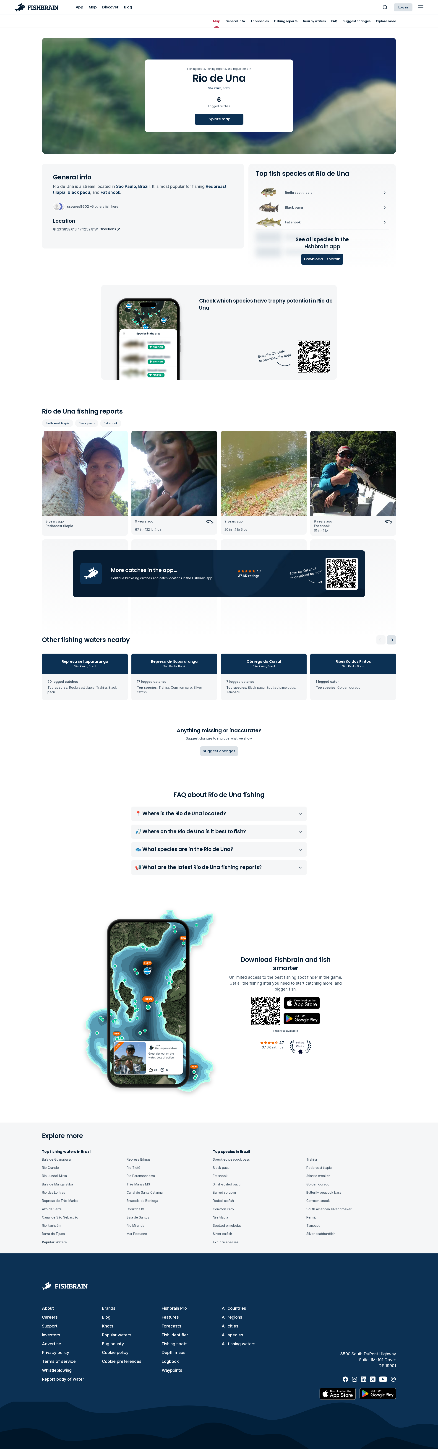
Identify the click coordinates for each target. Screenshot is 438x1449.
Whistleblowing (57, 1370)
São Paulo (214, 88)
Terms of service (59, 1361)
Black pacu (87, 423)
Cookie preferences (121, 1361)
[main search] (385, 7)
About (48, 1308)
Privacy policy (55, 1352)
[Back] (381, 639)
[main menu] (420, 7)
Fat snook (111, 423)
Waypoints (172, 1370)
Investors (51, 1335)
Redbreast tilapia (58, 423)
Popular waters (116, 1335)
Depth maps (173, 1352)
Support (49, 1326)
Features (170, 1317)
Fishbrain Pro (174, 1308)
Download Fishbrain (322, 259)
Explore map (219, 119)
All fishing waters (239, 1343)
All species (232, 1335)
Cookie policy (115, 1352)
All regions (232, 1317)
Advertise (51, 1343)
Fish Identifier (175, 1335)
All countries (234, 1308)
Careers (50, 1317)
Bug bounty (113, 1343)
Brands (108, 1308)
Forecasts (171, 1326)
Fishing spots (175, 1343)
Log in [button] (403, 7)
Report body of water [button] (63, 1379)
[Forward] (391, 639)
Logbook (170, 1361)
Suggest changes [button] (219, 751)
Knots (107, 1326)
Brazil (226, 88)
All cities (230, 1326)
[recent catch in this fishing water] (85, 483)
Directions (108, 229)
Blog (106, 1317)
